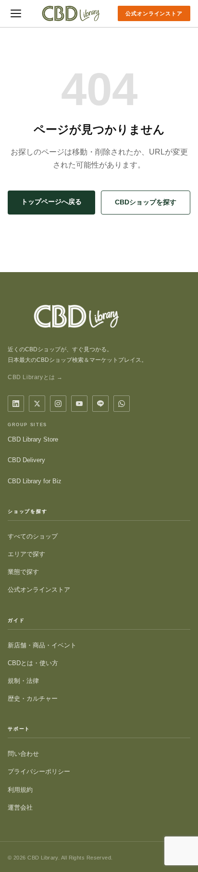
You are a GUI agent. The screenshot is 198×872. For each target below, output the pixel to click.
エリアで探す (26, 554)
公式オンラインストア (154, 13)
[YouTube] (79, 403)
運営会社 (20, 807)
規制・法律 (23, 680)
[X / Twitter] (37, 403)
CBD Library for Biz (35, 481)
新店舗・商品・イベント (42, 645)
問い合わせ (23, 753)
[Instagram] (58, 403)
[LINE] (100, 403)
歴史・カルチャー (33, 698)
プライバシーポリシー (39, 771)
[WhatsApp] (121, 403)
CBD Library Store (33, 439)
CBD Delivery (26, 460)
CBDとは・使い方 (33, 663)
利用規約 (20, 789)
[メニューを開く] (16, 13)
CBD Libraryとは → (35, 377)
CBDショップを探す (145, 202)
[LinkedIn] (16, 403)
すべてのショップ (33, 536)
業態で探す (23, 571)
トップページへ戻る (51, 201)
